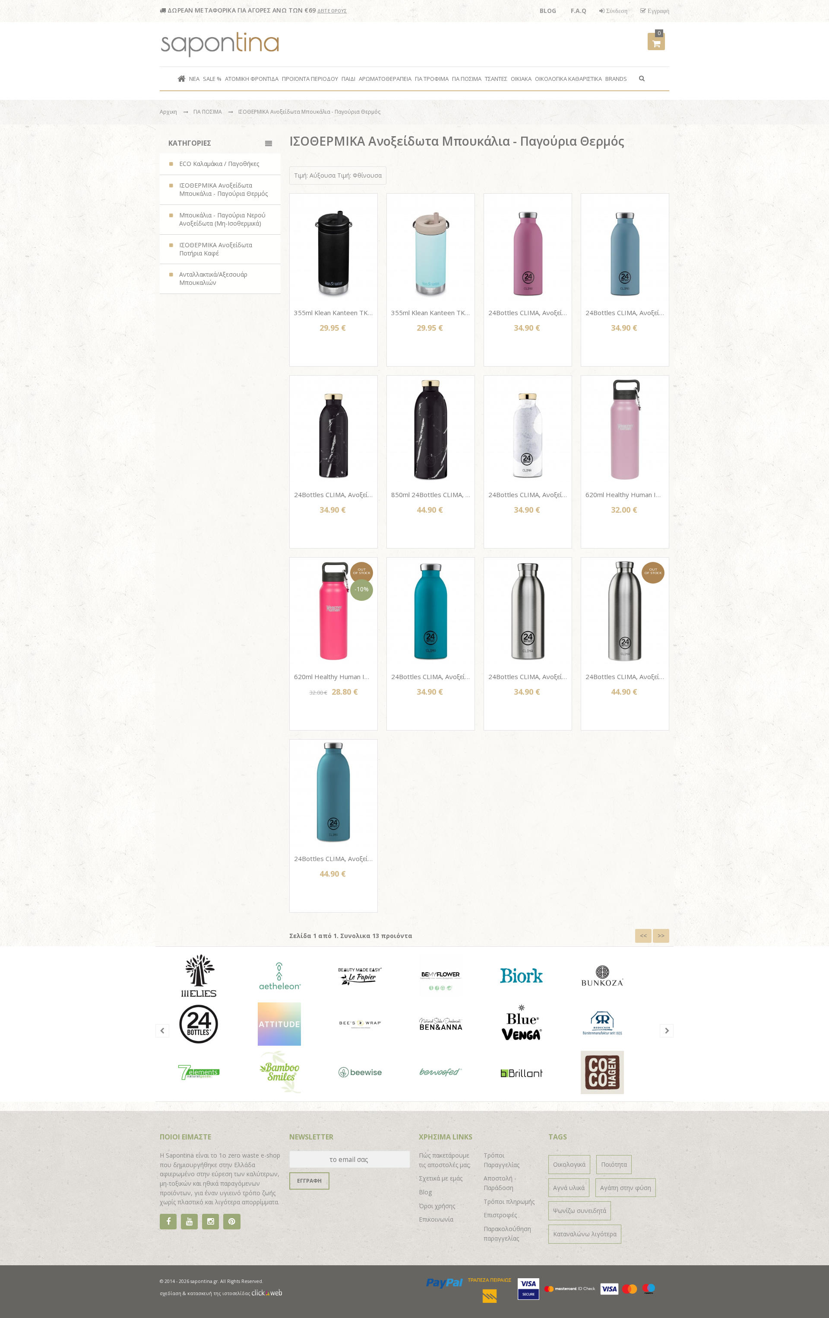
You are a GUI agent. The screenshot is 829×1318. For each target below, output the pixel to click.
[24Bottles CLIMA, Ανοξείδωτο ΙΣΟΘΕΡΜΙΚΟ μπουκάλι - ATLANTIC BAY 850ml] (333, 793)
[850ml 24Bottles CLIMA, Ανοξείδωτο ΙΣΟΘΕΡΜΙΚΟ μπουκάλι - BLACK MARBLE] (431, 429)
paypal (445, 1283)
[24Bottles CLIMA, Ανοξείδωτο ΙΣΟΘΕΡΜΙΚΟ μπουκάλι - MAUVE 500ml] (528, 247)
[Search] (641, 78)
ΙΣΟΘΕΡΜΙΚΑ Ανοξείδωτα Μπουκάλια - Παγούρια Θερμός (309, 111)
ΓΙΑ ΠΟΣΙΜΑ (208, 111)
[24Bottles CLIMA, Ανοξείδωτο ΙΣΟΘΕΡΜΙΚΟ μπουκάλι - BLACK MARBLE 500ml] (333, 429)
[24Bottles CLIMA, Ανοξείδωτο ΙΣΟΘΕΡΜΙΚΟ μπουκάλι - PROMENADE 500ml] (528, 429)
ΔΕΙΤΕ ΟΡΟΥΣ (332, 11)
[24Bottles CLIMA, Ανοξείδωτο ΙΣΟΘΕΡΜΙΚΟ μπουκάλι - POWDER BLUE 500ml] (625, 247)
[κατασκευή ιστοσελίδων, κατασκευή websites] (267, 1293)
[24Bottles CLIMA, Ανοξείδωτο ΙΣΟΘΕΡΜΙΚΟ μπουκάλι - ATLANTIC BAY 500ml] (431, 611)
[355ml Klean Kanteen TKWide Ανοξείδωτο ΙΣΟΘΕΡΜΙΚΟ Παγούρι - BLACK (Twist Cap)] (333, 247)
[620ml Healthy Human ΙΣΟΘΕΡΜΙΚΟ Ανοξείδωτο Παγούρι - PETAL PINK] (625, 429)
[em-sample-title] (189, 1222)
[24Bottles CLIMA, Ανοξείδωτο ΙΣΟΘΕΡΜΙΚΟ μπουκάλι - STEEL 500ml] (528, 611)
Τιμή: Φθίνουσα (359, 175)
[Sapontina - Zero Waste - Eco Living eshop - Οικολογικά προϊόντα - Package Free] (220, 44)
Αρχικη (168, 111)
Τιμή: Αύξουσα (314, 175)
